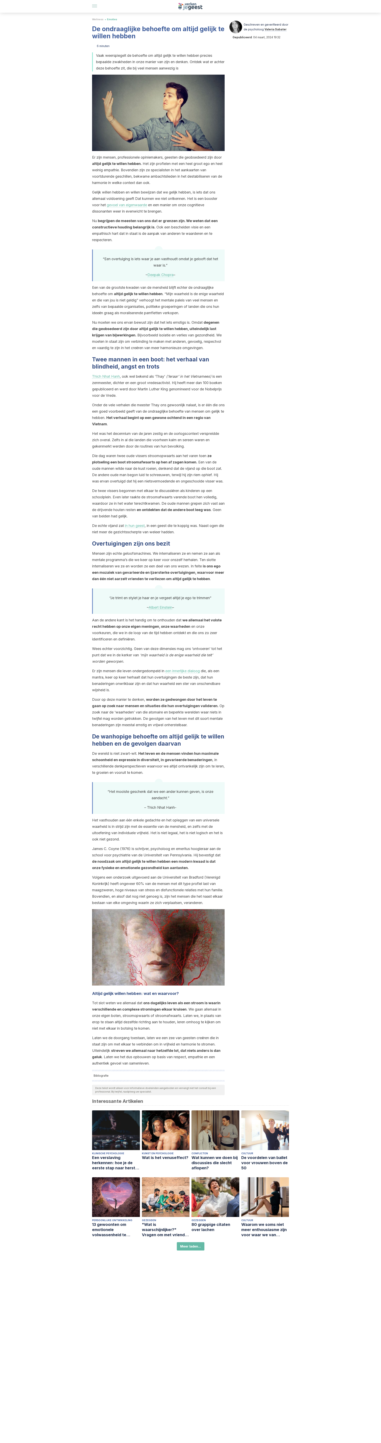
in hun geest (135, 526)
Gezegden (149, 1220)
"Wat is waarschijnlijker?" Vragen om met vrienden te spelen (166, 1229)
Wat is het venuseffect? (165, 1157)
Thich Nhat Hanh (106, 376)
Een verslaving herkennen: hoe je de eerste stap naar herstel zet (115, 1163)
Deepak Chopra (160, 275)
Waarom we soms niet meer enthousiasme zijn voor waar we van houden (264, 1229)
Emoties (112, 19)
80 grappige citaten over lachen (210, 1227)
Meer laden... (190, 1246)
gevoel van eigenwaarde (127, 205)
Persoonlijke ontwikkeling (112, 1220)
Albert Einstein (160, 607)
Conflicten (199, 1153)
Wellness (97, 19)
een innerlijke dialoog (182, 671)
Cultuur (247, 1153)
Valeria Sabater (276, 29)
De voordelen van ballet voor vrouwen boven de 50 (264, 1162)
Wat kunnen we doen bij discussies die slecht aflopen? (214, 1162)
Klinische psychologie (108, 1153)
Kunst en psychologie (158, 1153)
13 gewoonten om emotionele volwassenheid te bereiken (109, 1229)
